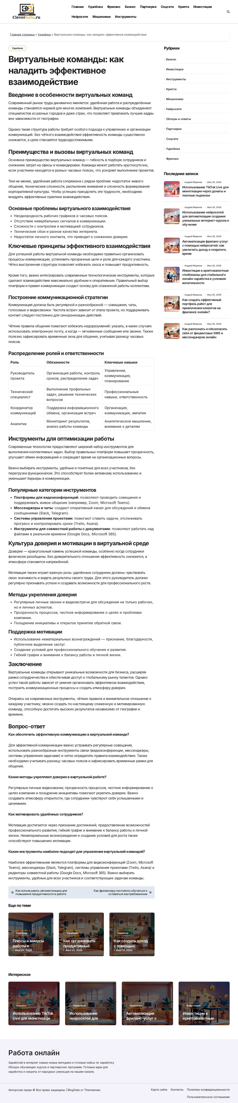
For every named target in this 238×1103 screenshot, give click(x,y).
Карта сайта (159, 1089)
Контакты (177, 1089)
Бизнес (130, 7)
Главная (77, 7)
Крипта (183, 7)
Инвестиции (202, 7)
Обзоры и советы (178, 119)
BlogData (74, 1090)
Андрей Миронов (193, 182)
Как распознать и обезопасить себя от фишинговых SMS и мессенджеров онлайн (204, 333)
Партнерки (148, 7)
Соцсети (167, 7)
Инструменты (125, 16)
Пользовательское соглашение (208, 1097)
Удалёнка (95, 7)
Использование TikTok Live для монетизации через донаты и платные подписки (205, 191)
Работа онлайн (34, 1052)
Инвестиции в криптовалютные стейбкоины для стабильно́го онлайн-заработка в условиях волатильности (205, 277)
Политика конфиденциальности (208, 1089)
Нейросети (80, 16)
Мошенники (102, 16)
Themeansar (92, 1090)
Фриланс (113, 7)
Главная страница (22, 34)
